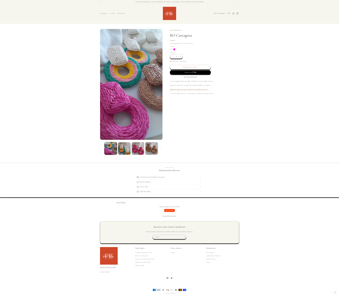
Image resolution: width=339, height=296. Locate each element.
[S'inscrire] (184, 237)
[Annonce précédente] (100, 2)
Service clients (210, 252)
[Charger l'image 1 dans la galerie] (110, 148)
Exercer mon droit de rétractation (144, 259)
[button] (104, 13)
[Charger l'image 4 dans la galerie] (151, 148)
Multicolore (171, 49)
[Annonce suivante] (238, 2)
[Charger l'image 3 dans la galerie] (138, 148)
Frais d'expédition (174, 43)
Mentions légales (140, 265)
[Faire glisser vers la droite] (161, 148)
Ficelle (180, 49)
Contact (173, 252)
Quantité (172, 53)
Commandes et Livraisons (213, 255)
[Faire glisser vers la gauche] (102, 148)
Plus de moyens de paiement (190, 76)
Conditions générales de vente (143, 252)
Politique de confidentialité (143, 262)
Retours (208, 262)
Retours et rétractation (141, 255)
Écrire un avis (169, 210)
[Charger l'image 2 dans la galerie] (124, 148)
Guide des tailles (210, 259)
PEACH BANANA (171, 293)
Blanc (177, 49)
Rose (174, 49)
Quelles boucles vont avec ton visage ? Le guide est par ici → (189, 89)
